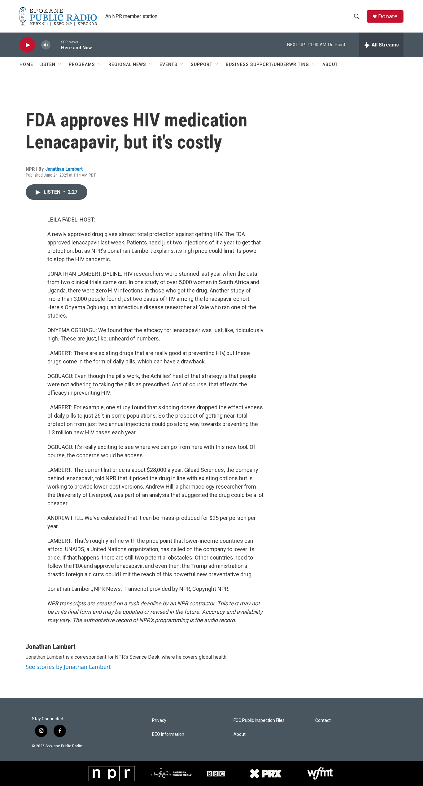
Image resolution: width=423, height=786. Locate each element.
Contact (323, 720)
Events (168, 64)
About (330, 64)
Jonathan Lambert (64, 169)
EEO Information (168, 734)
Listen (47, 64)
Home (26, 64)
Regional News (127, 64)
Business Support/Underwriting (267, 64)
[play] (27, 45)
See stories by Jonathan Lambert (68, 666)
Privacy (159, 720)
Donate (387, 16)
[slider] (56, 45)
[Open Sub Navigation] (60, 64)
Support (201, 64)
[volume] (46, 45)
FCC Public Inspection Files (259, 720)
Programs (82, 64)
